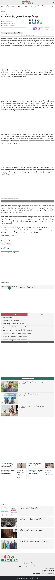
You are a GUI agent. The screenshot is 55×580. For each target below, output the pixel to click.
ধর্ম (52, 6)
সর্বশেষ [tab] (14, 314)
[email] (38, 23)
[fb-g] (45, 571)
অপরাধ (31, 6)
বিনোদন (44, 6)
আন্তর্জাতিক (19, 6)
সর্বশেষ (2, 6)
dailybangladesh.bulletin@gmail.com (44, 573)
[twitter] (35, 23)
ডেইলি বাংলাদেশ (24, 578)
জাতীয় (7, 6)
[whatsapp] (41, 23)
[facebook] (30, 23)
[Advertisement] (26, 265)
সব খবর (27, 342)
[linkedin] (32, 23)
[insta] (49, 571)
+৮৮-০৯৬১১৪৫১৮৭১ (27, 567)
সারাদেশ (25, 6)
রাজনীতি (13, 6)
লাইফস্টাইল (37, 6)
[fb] (43, 571)
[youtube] (53, 571)
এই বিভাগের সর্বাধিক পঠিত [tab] (27, 379)
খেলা (49, 6)
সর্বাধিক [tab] (41, 314)
